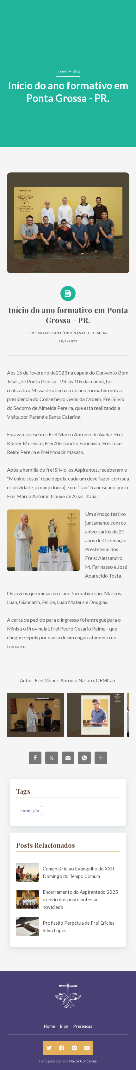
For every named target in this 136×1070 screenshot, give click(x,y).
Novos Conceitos (83, 1061)
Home (61, 71)
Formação (30, 810)
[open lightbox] (35, 715)
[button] (35, 758)
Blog (76, 71)
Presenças (82, 1026)
